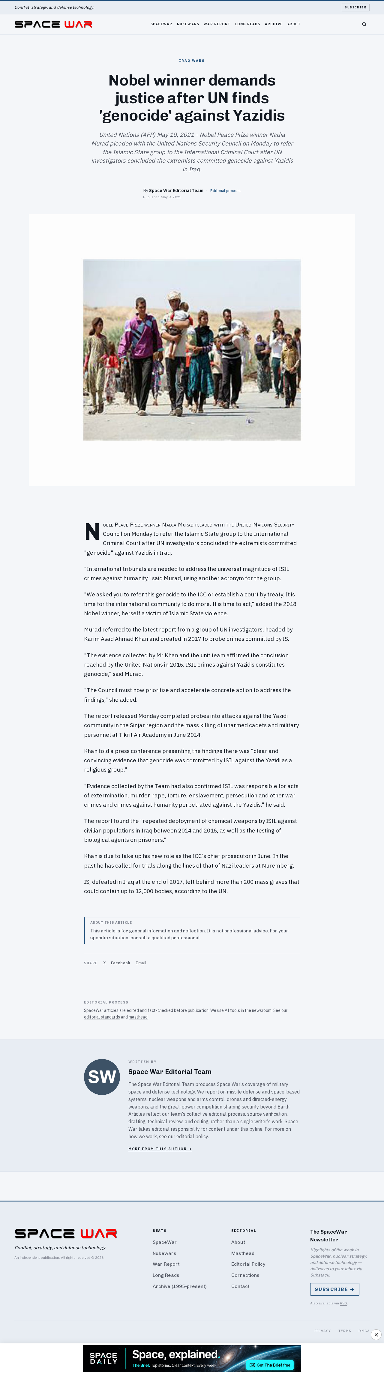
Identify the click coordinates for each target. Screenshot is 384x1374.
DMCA (364, 1330)
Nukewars (188, 24)
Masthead (242, 1253)
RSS (343, 1303)
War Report (217, 24)
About (294, 24)
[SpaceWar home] (53, 24)
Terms (345, 1330)
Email (141, 962)
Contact (240, 1286)
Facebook (120, 962)
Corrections (245, 1275)
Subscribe (355, 7)
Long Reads (247, 24)
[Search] (364, 24)
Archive (274, 24)
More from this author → (160, 1149)
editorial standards (102, 1017)
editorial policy (192, 1136)
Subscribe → (335, 1289)
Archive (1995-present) (180, 1286)
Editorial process (225, 190)
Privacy (322, 1330)
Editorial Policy (248, 1264)
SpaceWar (161, 24)
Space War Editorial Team (176, 190)
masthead (138, 1017)
